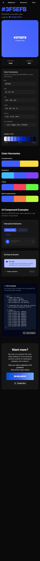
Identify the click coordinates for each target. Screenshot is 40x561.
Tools (33, 2)
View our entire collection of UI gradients (20, 366)
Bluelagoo (20, 376)
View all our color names (20, 370)
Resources (23, 2)
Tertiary (8, 234)
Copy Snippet (30, 333)
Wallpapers (11, 2)
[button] (5, 139)
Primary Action (10, 230)
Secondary (22, 230)
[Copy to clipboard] (34, 84)
